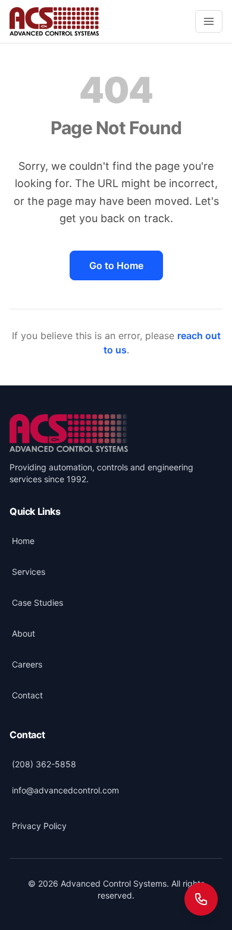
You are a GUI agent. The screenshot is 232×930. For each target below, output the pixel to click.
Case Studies (37, 602)
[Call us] (201, 899)
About (23, 633)
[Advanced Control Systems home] (69, 433)
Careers (27, 664)
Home (23, 541)
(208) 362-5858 (44, 764)
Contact (27, 695)
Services (28, 572)
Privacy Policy (39, 826)
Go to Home (116, 265)
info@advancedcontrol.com (65, 790)
